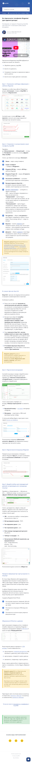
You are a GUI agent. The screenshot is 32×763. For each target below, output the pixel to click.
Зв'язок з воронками (12, 189)
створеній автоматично (20, 651)
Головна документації (16, 753)
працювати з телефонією (20, 704)
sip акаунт (20, 408)
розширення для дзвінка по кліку (13, 245)
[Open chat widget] (28, 759)
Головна (5, 13)
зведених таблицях (16, 695)
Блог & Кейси (16, 757)
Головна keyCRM (16, 755)
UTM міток (25, 628)
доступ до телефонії (12, 420)
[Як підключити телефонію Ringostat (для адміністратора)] (5, 4)
